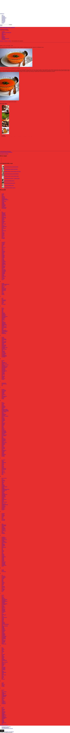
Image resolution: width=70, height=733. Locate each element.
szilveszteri (3, 641)
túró (2, 678)
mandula (3, 485)
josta (2, 395)
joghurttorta (3, 394)
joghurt (3, 393)
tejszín (3, 658)
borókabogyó (4, 230)
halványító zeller (4, 363)
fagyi (2, 307)
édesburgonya (4, 299)
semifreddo (3, 607)
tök (2, 670)
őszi (20, 136)
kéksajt (3, 427)
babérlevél (3, 213)
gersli (3, 340)
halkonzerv (3, 362)
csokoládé (3, 273)
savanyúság (3, 604)
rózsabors (3, 588)
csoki (2, 268)
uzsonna (3, 686)
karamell (3, 418)
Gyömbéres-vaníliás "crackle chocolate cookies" (11, 176)
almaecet (3, 196)
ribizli (3, 583)
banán (3, 216)
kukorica (3, 453)
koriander (3, 448)
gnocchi (3, 343)
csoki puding (4, 270)
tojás (2, 666)
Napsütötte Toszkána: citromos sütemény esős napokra (12, 171)
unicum (3, 685)
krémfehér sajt (4, 450)
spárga (3, 618)
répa (25, 136)
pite (2, 552)
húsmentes (3, 378)
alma (6, 136)
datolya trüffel (4, 288)
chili (2, 249)
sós (2, 615)
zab (2, 708)
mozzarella (3, 507)
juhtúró (3, 398)
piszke (3, 551)
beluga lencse (4, 223)
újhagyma (3, 684)
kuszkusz (3, 456)
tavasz (30, 136)
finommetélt (3, 322)
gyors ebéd (3, 352)
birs (2, 224)
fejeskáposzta (4, 314)
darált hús (3, 286)
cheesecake (3, 247)
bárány (3, 218)
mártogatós (3, 495)
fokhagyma (3, 323)
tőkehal (3, 671)
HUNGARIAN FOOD (5, 38)
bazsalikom (3, 221)
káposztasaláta (4, 414)
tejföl (2, 655)
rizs (2, 585)
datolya (3, 287)
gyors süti (3, 354)
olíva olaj (3, 527)
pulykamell (3, 564)
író (2, 384)
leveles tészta (4, 469)
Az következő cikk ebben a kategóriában (6, 152)
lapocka (3, 464)
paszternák (22, 136)
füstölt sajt (3, 332)
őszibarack (3, 533)
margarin (3, 491)
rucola (3, 590)
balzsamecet (4, 214)
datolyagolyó (4, 289)
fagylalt (3, 308)
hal (2, 361)
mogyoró (3, 505)
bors (2, 231)
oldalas (3, 526)
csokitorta (3, 272)
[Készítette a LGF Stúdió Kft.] (9, 731)
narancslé (3, 515)
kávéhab (3, 423)
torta (2, 675)
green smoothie (4, 349)
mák (2, 481)
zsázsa (3, 720)
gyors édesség (4, 353)
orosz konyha (4, 530)
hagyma (3, 360)
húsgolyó (3, 376)
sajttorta (3, 596)
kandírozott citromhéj (5, 410)
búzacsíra (3, 237)
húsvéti (3, 379)
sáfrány (3, 595)
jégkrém (3, 391)
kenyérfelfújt (4, 430)
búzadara (3, 238)
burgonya (3, 235)
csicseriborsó (4, 261)
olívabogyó (3, 528)
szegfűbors (3, 633)
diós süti (3, 294)
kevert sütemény (4, 434)
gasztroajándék (4, 339)
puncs (3, 566)
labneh (3, 461)
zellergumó (3, 711)
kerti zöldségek (4, 432)
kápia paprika (4, 411)
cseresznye (3, 260)
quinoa (3, 570)
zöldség (3, 715)
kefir (2, 426)
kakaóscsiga (4, 406)
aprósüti (3, 203)
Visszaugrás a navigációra (4, 29)
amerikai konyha (4, 198)
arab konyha (4, 204)
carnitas (3, 244)
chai (2, 246)
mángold (3, 488)
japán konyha (4, 390)
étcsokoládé (3, 304)
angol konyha (4, 201)
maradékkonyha (4, 490)
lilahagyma (3, 472)
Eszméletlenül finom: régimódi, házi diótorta (11, 169)
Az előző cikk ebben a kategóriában (5, 151)
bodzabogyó (4, 228)
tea (2, 652)
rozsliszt (3, 589)
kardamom (3, 420)
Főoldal (1, 25)
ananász (3, 200)
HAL (3, 33)
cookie (3, 259)
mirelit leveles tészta (5, 504)
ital (2, 385)
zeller (3, 710)
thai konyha (3, 663)
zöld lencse (3, 712)
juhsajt (3, 397)
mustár (3, 509)
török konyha (4, 674)
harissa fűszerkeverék (5, 364)
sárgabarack (3, 600)
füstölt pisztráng (4, 331)
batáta (3, 220)
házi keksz (3, 368)
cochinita (3, 257)
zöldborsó (3, 714)
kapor (3, 412)
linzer (3, 474)
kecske (3, 425)
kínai (2, 437)
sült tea (3, 621)
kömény (3, 446)
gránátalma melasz (4, 347)
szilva (3, 639)
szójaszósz (3, 642)
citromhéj (3, 255)
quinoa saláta (4, 571)
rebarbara (3, 577)
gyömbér (13, 136)
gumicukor (3, 350)
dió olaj (3, 292)
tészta (3, 662)
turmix (3, 677)
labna (3, 460)
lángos (3, 463)
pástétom (3, 544)
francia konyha (4, 327)
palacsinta (3, 538)
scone (3, 605)
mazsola (3, 498)
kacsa (3, 402)
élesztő (3, 302)
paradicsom (3, 541)
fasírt (2, 312)
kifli (2, 436)
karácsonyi (3, 415)
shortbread (3, 610)
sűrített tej (3, 622)
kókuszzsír (3, 444)
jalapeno (3, 389)
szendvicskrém (4, 636)
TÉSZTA (3, 37)
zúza (2, 723)
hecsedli (3, 372)
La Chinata (3, 459)
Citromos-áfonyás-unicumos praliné (9, 183)
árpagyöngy (3, 205)
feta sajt (3, 321)
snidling (3, 612)
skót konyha (4, 611)
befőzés (3, 222)
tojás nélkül (3, 667)
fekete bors (3, 315)
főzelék (3, 325)
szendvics (3, 635)
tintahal (3, 664)
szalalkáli (3, 628)
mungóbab (3, 508)
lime (2, 473)
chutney (3, 253)
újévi (2, 683)
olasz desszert (4, 524)
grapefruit (3, 348)
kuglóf (3, 452)
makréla (3, 482)
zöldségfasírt (4, 716)
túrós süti (3, 679)
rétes (2, 581)
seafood (3, 606)
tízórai (3, 665)
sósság (3, 616)
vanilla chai (3, 696)
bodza (3, 227)
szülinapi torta (4, 643)
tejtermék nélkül (4, 660)
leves (2, 470)
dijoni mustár (4, 290)
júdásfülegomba (4, 396)
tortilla (3, 676)
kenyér (3, 429)
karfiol (3, 421)
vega (2, 697)
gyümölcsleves (4, 355)
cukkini (3, 275)
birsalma (3, 225)
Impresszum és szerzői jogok (6, 726)
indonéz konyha (4, 383)
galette (3, 337)
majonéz (3, 479)
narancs (3, 514)
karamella (3, 419)
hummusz (3, 374)
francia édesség (4, 326)
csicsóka (3, 262)
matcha (3, 497)
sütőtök (3, 627)
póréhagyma (4, 556)
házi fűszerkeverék (5, 366)
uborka (3, 682)
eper (2, 303)
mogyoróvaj (4, 506)
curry (2, 279)
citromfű (3, 254)
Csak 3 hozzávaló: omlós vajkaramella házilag (11, 166)
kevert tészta (4, 435)
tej (2, 653)
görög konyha (4, 345)
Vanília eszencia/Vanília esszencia (9, 180)
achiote (3, 193)
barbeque (3, 219)
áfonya (3, 194)
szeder (3, 632)
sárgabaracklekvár (4, 601)
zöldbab (3, 713)
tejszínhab (3, 659)
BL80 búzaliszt (4, 226)
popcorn (3, 555)
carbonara (3, 243)
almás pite (3, 197)
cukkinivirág (4, 276)
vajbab (3, 692)
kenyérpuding (4, 431)
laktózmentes (17, 136)
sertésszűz (3, 609)
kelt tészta (3, 428)
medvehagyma (4, 499)
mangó (3, 487)
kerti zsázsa (3, 433)
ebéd (2, 298)
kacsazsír (3, 403)
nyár (2, 517)
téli (32, 136)
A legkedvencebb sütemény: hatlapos (9, 187)
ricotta (3, 584)
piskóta (3, 550)
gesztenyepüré (4, 341)
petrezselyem (4, 547)
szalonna (3, 629)
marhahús (3, 493)
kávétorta (3, 424)
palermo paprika (4, 539)
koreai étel (3, 447)
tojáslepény (3, 668)
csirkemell (3, 267)
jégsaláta (3, 392)
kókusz (3, 441)
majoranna (3, 480)
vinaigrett (3, 698)
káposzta (3, 413)
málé (2, 483)
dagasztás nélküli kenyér (5, 284)
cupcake (3, 278)
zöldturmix (3, 718)
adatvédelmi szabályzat (5, 727)
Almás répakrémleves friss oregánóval (7, 27)
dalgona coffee (4, 285)
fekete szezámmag (4, 316)
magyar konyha (4, 478)
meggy (3, 500)
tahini (3, 648)
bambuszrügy (4, 215)
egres (2, 301)
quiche (3, 569)
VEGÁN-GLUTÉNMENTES (6, 32)
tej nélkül (3, 654)
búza (2, 236)
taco (2, 647)
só (2, 613)
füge (2, 329)
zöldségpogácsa (4, 717)
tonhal (3, 673)
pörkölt (3, 557)
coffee (3, 258)
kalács (3, 408)
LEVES (10, 135)
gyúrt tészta (3, 356)
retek (2, 580)
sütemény (3, 623)
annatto (3, 202)
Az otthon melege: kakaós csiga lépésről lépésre (11, 173)
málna (3, 484)
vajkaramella (4, 693)
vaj (2, 690)
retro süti (3, 582)
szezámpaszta (4, 638)
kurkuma (3, 455)
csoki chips (3, 269)
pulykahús (3, 562)
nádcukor (3, 513)
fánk (2, 310)
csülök (3, 274)
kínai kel (3, 438)
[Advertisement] (28, 6)
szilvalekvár (3, 640)
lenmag (3, 466)
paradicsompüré (4, 542)
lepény (3, 467)
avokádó (3, 206)
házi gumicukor (4, 367)
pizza (2, 553)
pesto (2, 546)
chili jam (3, 250)
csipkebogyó (4, 264)
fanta (2, 311)
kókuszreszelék (4, 442)
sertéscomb (3, 608)
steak (2, 620)
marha (3, 492)
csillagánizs (3, 263)
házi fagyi (3, 365)
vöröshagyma (4, 702)
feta (2, 320)
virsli (2, 699)
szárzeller (3, 631)
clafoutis (3, 256)
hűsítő (3, 377)
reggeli (3, 578)
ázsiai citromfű (4, 207)
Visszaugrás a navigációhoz (4, 153)
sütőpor (3, 626)
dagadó (3, 283)
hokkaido (3, 373)
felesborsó (3, 318)
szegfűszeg (3, 634)
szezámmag (3, 637)
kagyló (3, 404)
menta (3, 501)
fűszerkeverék (4, 333)
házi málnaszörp (4, 370)
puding (3, 559)
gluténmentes (10, 136)
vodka (3, 700)
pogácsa (3, 554)
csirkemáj (3, 266)
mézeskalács (4, 503)
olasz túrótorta (4, 525)
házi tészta (3, 371)
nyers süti (3, 520)
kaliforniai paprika (4, 409)
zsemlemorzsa (4, 722)
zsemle (3, 721)
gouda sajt (3, 346)
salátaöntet (3, 598)
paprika (3, 540)
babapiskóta (3, 212)
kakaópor (3, 405)
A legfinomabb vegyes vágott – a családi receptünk (11, 178)
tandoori (3, 649)
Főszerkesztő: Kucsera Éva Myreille (7, 728)
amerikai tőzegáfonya (5, 199)
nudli (2, 516)
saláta (3, 597)
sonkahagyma (4, 614)
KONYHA (7, 135)
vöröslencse (3, 703)
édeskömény (4, 300)
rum (2, 591)
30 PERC (3, 31)
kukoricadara (4, 454)
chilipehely (3, 251)
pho (2, 548)
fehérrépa (3, 313)
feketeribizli (3, 317)
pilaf (2, 549)
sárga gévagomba (4, 599)
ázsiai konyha (4, 208)
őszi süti (3, 532)
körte (2, 449)
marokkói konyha (4, 494)
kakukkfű (3, 407)
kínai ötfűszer (4, 439)
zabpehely (3, 709)
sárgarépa (27, 136)
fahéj (2, 309)
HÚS (2, 35)
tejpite (3, 657)
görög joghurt (4, 344)
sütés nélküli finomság (5, 624)
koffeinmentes (4, 440)
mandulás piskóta (4, 486)
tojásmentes (3, 669)
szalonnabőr (4, 630)
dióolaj (3, 293)
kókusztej (3, 443)
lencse (3, 465)
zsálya (3, 719)
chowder (3, 252)
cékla (2, 245)
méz (2, 502)
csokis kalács (4, 271)
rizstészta (3, 586)
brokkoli (3, 233)
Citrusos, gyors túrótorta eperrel (9, 185)
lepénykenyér (4, 468)
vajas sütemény (4, 691)
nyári (2, 518)
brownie (3, 234)
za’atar (3, 707)
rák (2, 575)
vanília (3, 694)
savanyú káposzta (4, 603)
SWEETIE (3, 39)
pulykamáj (3, 563)
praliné (3, 558)
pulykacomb (4, 561)
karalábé (3, 417)
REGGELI (3, 36)
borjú (2, 229)
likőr (2, 471)
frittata (3, 328)
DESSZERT (4, 34)
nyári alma (3, 519)
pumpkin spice (4, 565)
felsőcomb (3, 319)
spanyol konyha (4, 617)
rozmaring (3, 587)
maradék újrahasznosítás (5, 489)
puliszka (3, 560)
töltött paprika (4, 672)
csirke (3, 265)
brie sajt (3, 232)
